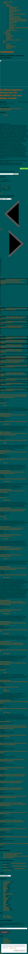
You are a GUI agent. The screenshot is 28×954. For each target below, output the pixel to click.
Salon (4, 903)
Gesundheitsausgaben (8, 894)
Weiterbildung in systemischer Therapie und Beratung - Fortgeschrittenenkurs (13, 309)
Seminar (5, 405)
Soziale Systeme (13, 22)
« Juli (1, 193)
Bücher (7, 4)
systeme (11, 23)
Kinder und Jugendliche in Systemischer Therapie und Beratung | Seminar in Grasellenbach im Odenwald (13, 342)
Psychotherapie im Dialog (15, 18)
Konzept (8, 43)
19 (0, 324)
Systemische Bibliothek (11, 30)
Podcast (5, 900)
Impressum (8, 48)
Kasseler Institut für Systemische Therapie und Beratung (13, 421)
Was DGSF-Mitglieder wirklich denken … (13, 853)
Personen (5, 899)
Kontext (11, 12)
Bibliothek (5, 888)
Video (4, 906)
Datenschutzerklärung (11, 46)
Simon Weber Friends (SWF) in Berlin (9, 687)
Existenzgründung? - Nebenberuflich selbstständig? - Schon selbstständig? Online (11, 326)
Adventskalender (7, 881)
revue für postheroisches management (18, 20)
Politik (4, 902)
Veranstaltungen (7, 33)
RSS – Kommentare (7, 917)
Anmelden (5, 938)
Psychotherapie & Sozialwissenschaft (18, 19)
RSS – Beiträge (6, 916)
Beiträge (8, 31)
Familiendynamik (13, 7)
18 (0, 319)
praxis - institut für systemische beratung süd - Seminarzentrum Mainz (11, 109)
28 (0, 364)
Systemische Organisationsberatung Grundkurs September (13, 681)
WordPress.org (6, 943)
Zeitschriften (9, 6)
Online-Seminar (6, 481)
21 (6, 188)
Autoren (5, 885)
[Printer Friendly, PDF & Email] (24, 167)
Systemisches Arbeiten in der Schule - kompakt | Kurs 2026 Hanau (12, 389)
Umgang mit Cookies (13, 947)
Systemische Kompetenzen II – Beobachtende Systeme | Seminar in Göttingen (14, 379)
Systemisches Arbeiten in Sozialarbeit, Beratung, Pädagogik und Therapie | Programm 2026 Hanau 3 (12, 374)
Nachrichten (6, 898)
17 (0, 315)
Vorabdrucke (6, 907)
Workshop (5, 115)
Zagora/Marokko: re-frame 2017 (13, 39)
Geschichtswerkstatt (7, 1)
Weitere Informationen (5, 413)
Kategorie (8, 38)
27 (0, 277)
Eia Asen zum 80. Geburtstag (10, 854)
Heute (1, 229)
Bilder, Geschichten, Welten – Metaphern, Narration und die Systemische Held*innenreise (13, 317)
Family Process (12, 8)
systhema (11, 26)
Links (4, 895)
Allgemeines (6, 883)
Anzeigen (5, 884)
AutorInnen (8, 45)
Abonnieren (4, 932)
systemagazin (7, 51)
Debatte (5, 891)
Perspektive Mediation (14, 16)
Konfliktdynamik (13, 11)
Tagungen (8, 34)
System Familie (12, 24)
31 (0, 371)
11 (2, 186)
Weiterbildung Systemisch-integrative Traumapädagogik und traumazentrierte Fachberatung (12, 357)
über (4, 42)
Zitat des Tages (6, 910)
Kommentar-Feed (7, 941)
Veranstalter (8, 37)
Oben (1, 953)
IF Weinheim (3, 402)
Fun (4, 892)
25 (0, 335)
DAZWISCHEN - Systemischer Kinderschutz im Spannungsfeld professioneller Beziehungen (11, 346)
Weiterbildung (6, 424)
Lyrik (4, 896)
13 (5, 186)
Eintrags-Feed (6, 940)
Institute (5, 41)
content (4, 3)
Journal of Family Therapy (15, 10)
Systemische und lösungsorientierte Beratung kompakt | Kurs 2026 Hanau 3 (13, 366)
